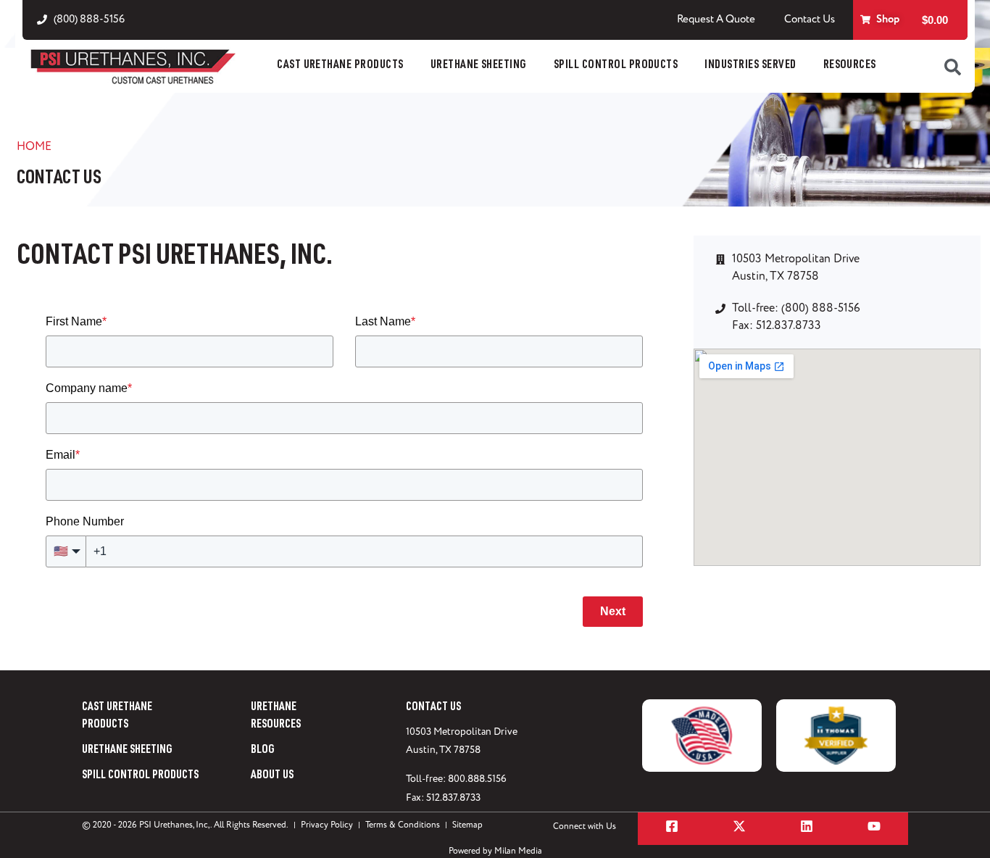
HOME (34, 146)
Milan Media (518, 851)
